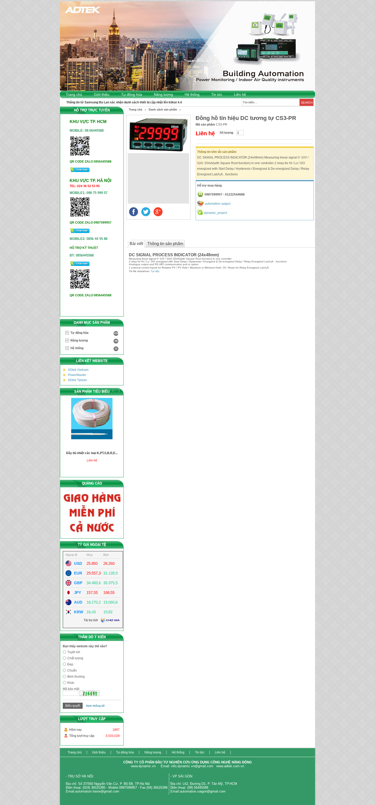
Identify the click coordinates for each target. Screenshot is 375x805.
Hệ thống (192, 94)
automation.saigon (218, 203)
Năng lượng (163, 94)
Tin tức (216, 94)
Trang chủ (74, 94)
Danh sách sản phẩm (163, 109)
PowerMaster (77, 375)
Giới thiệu (101, 94)
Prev (113, 391)
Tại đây (155, 271)
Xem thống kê (95, 705)
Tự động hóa (131, 94)
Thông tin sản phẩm (165, 243)
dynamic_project (215, 213)
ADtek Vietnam (78, 370)
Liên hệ (240, 94)
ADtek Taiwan (77, 380)
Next (118, 391)
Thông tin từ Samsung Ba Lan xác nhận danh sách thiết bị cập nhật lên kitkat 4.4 (124, 102)
